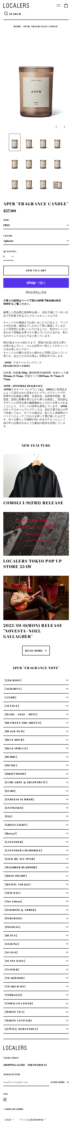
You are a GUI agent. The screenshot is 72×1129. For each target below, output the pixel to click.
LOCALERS (17, 1109)
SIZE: (6, 220)
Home (17, 26)
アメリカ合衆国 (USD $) (31, 1119)
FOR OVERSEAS (37, 1065)
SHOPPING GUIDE (14, 1065)
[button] (66, 5)
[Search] (6, 14)
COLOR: (8, 235)
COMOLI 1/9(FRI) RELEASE (33, 502)
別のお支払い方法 (36, 292)
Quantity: (10, 251)
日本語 (8, 1119)
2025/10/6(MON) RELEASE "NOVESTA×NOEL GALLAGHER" (33, 631)
